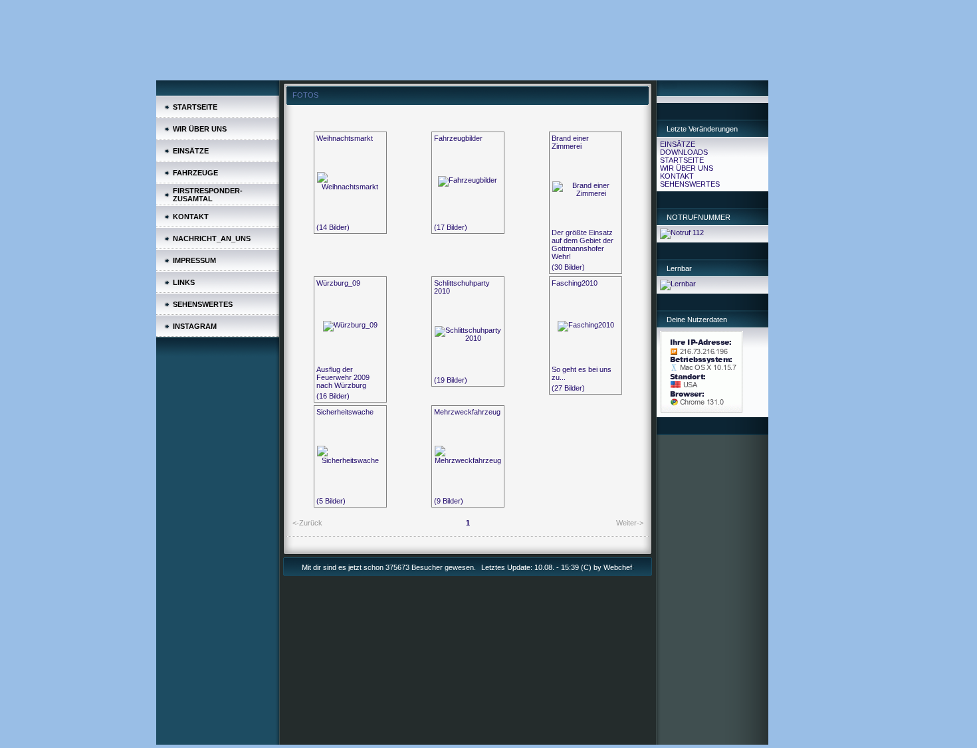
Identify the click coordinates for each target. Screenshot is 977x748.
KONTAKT (677, 176)
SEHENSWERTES (690, 184)
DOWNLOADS (684, 152)
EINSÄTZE (677, 144)
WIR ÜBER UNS (686, 168)
